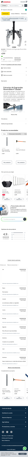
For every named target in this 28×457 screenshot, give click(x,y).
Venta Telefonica (6, 440)
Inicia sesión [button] (23, 1)
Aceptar (22, 453)
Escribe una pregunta (9, 219)
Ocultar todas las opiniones (14, 260)
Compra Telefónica (15, 13)
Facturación (24, 13)
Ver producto (7, 162)
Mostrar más (14, 114)
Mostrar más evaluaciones (14, 367)
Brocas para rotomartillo (15, 134)
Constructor (5, 13)
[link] (7, 150)
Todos (4, 134)
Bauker (3, 49)
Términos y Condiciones (7, 435)
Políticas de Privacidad (7, 438)
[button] (18, 5)
